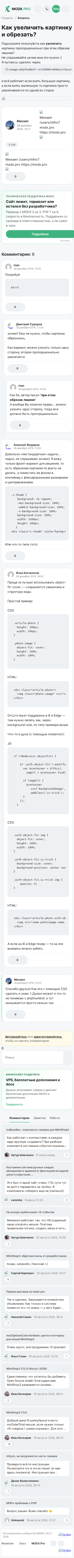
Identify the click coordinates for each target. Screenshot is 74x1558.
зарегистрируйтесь (48, 1036)
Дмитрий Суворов (29, 324)
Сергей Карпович (22, 1273)
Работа (55, 1118)
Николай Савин (21, 1317)
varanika (16, 1200)
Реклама (65, 241)
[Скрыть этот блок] (68, 194)
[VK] (61, 1543)
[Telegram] (53, 1543)
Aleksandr (17, 1520)
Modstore (8, 1543)
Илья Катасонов (27, 572)
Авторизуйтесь (16, 1036)
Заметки (40, 1118)
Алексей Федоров (26, 444)
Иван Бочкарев (21, 1393)
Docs (22, 1543)
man (17, 265)
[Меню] (65, 9)
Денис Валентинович (25, 1480)
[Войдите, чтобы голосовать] (10, 176)
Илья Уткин (18, 1356)
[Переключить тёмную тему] (47, 9)
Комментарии (19, 1118)
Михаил (22, 121)
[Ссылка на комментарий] (57, 307)
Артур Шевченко (22, 1155)
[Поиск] (38, 9)
